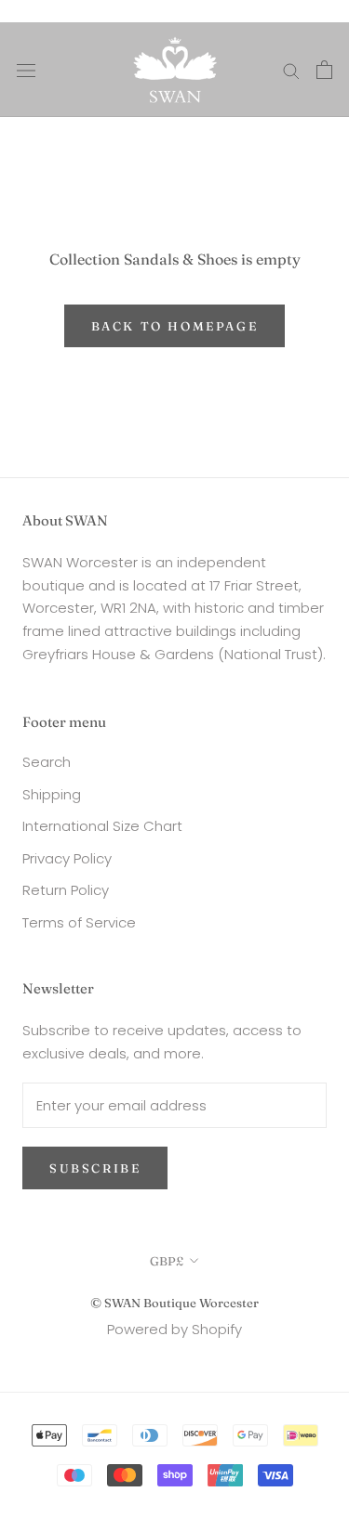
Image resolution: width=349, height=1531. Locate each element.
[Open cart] (324, 69)
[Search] (291, 69)
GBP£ (166, 1260)
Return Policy (65, 890)
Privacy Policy (67, 858)
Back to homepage (175, 325)
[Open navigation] (26, 69)
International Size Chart (102, 826)
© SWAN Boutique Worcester (174, 1302)
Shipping (51, 794)
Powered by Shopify (174, 1329)
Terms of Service (79, 922)
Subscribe (95, 1168)
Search (46, 762)
